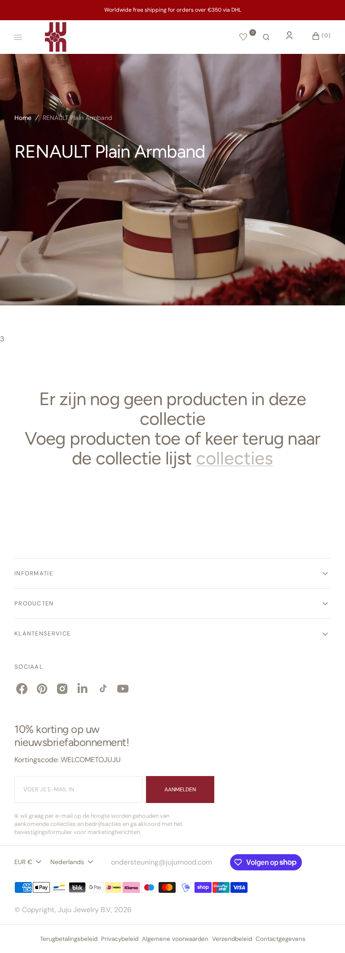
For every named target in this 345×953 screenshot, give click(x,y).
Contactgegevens (280, 939)
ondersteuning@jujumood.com (161, 862)
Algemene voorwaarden (175, 939)
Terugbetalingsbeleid (68, 939)
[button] (266, 37)
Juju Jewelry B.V (84, 909)
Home (22, 118)
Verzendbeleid (232, 939)
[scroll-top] (324, 932)
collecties (234, 458)
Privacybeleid (119, 939)
